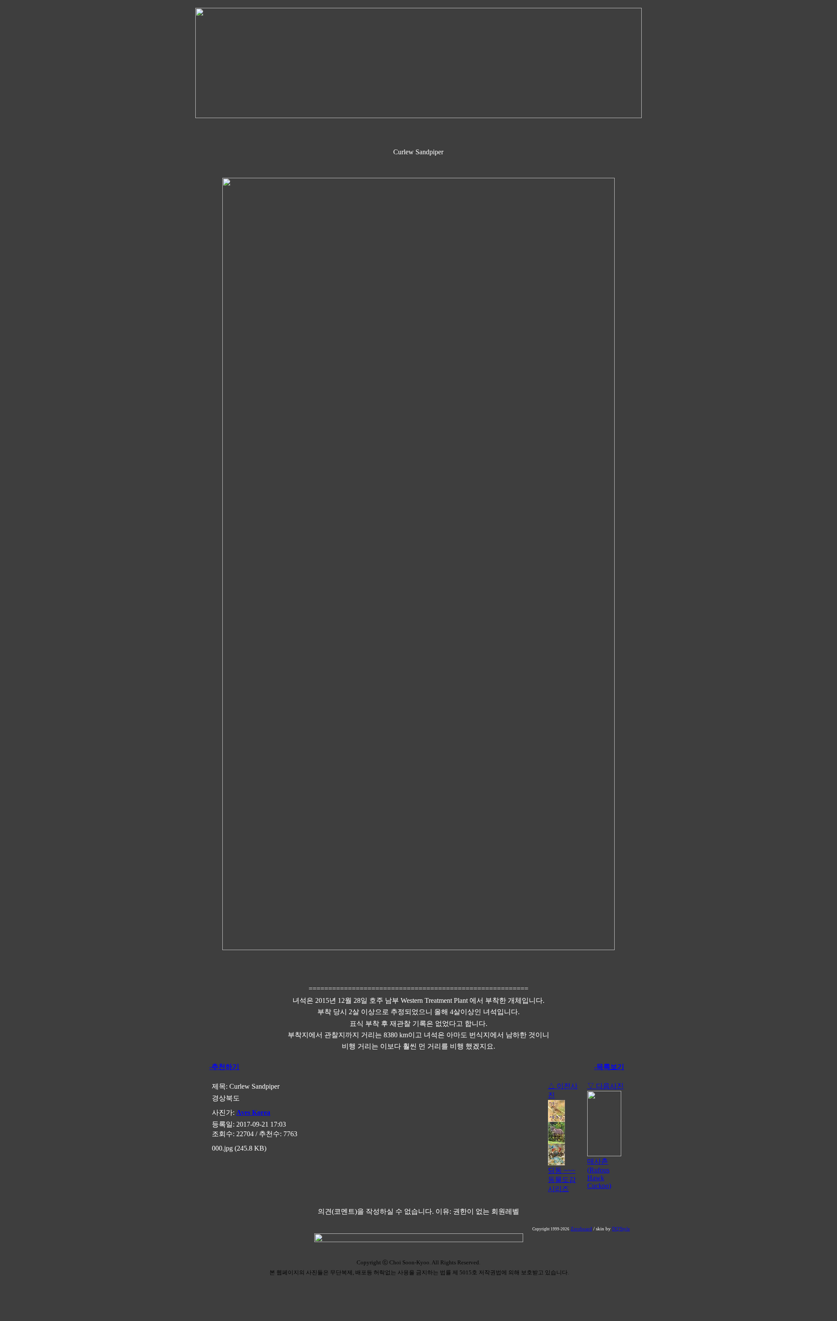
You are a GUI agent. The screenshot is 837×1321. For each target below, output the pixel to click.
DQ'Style (621, 1228)
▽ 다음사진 (605, 1086)
